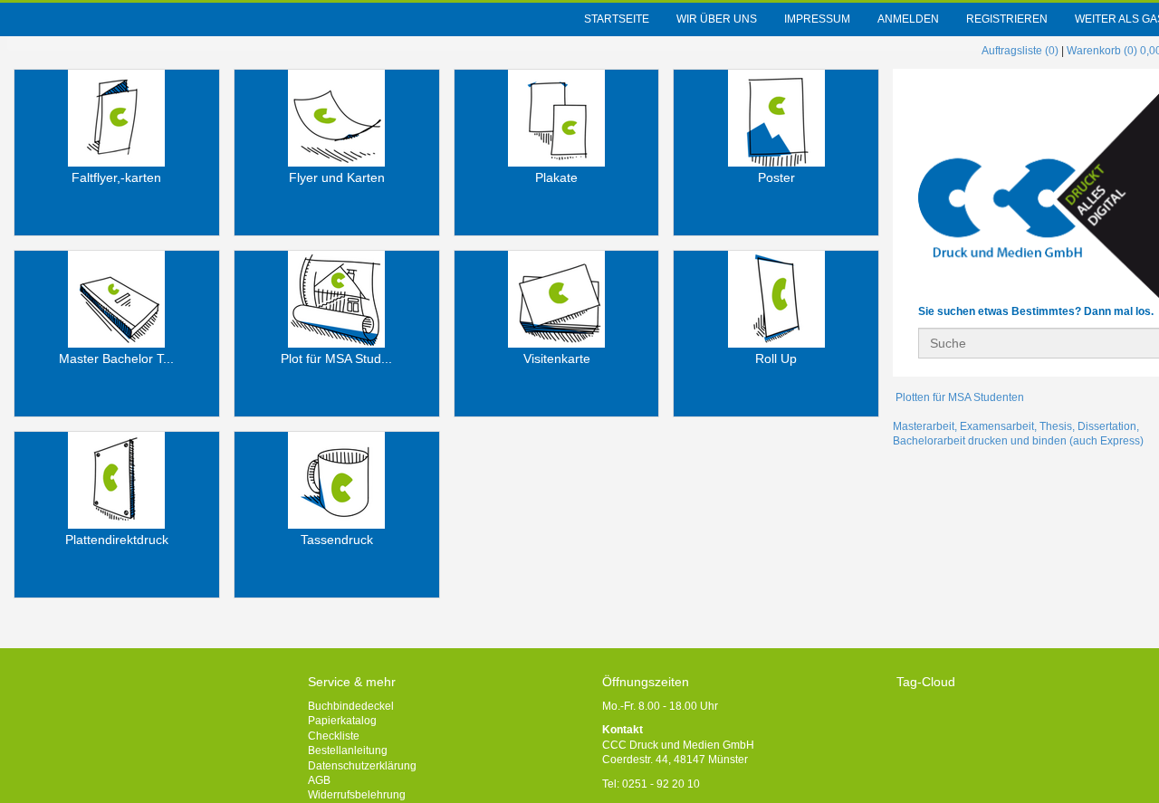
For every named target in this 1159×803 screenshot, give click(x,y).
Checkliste (333, 736)
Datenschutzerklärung (362, 765)
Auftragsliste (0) (1020, 50)
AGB (319, 780)
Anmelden (908, 19)
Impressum (817, 19)
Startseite (616, 19)
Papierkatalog (342, 720)
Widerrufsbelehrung (357, 794)
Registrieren (1007, 19)
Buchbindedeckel (351, 706)
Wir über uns (716, 19)
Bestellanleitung (348, 750)
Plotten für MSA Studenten (958, 397)
